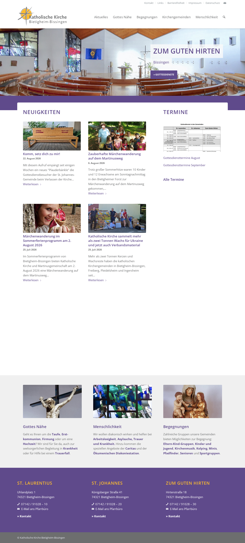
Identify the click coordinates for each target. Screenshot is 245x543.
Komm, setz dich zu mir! (41, 154)
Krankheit (70, 448)
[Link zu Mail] (225, 3)
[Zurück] (3, 62)
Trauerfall (62, 453)
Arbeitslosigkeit (104, 439)
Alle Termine (173, 179)
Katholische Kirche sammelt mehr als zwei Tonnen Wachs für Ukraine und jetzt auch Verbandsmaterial (115, 240)
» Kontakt (24, 516)
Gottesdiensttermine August (181, 158)
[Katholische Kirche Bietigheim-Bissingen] (42, 17)
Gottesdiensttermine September (184, 165)
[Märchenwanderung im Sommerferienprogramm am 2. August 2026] (52, 218)
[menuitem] (149, 3)
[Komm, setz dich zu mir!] (52, 135)
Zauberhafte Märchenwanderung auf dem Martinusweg (114, 156)
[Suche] (224, 17)
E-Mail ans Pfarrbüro (34, 509)
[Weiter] (241, 62)
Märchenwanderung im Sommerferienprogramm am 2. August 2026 (47, 240)
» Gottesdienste (164, 74)
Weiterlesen (30, 184)
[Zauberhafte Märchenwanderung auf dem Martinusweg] (117, 135)
